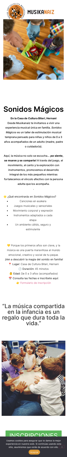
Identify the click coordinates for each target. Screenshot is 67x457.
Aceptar (34, 452)
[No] (62, 446)
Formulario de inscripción (35, 282)
